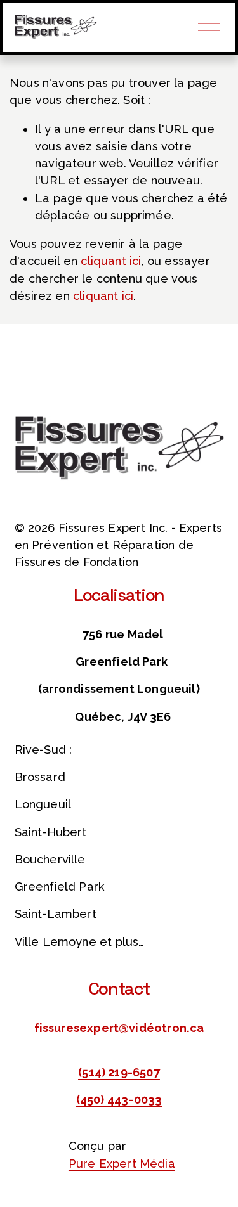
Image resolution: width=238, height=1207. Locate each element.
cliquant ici (111, 261)
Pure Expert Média (122, 1163)
